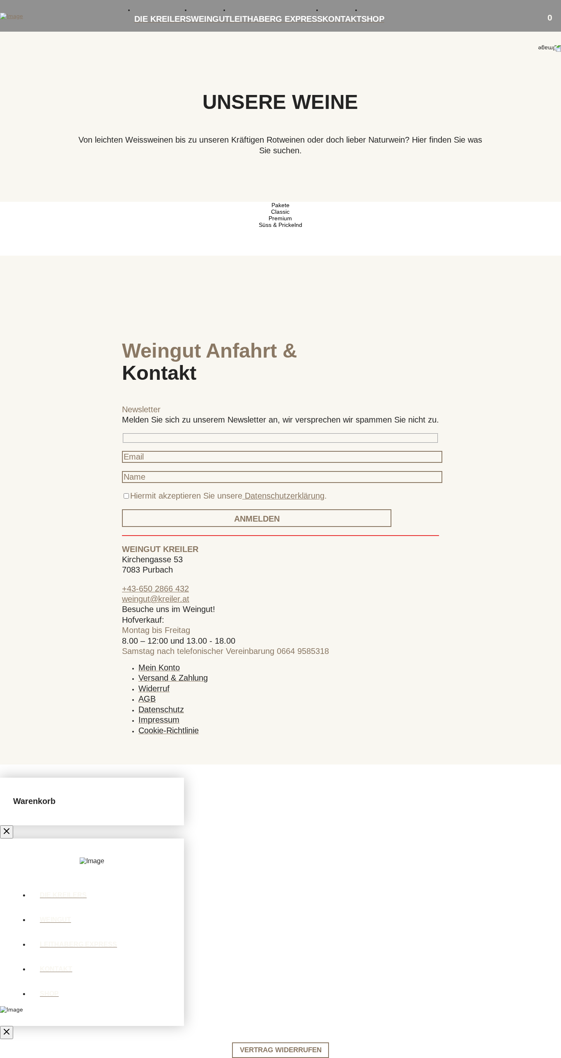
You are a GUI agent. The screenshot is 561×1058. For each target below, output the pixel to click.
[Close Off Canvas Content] (6, 832)
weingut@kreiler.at (155, 598)
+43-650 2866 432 (155, 588)
